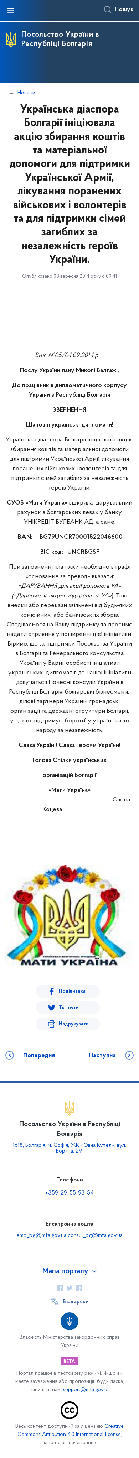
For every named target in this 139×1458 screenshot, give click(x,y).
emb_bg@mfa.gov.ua (41, 1235)
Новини (26, 93)
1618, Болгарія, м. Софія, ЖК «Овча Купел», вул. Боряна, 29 (69, 1148)
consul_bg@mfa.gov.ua (95, 1235)
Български (76, 1302)
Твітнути (69, 1007)
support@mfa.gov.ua (86, 1389)
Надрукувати (74, 1024)
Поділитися (72, 991)
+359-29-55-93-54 (69, 1193)
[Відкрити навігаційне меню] (10, 10)
